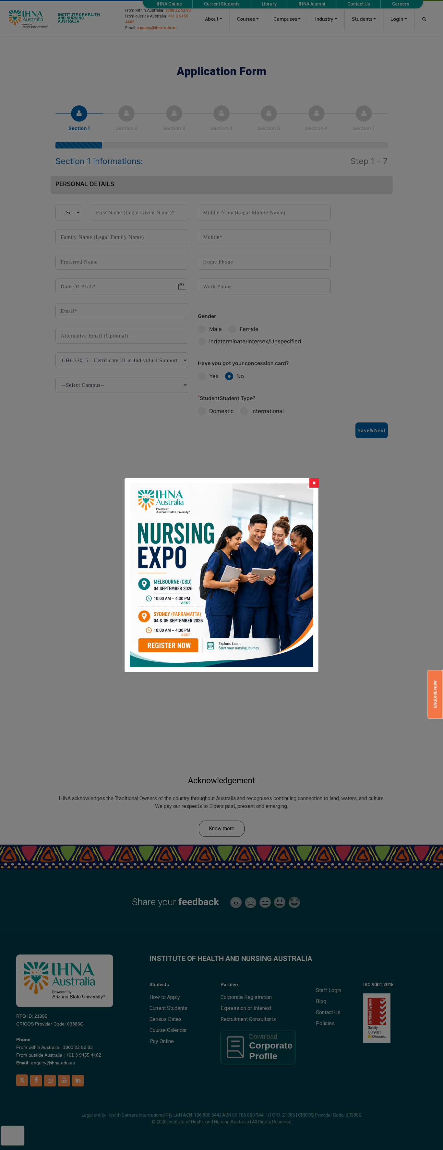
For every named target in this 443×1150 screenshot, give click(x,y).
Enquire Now (435, 694)
